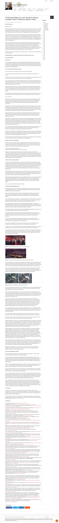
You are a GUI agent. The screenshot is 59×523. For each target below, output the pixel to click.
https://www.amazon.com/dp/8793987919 (18, 398)
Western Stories (30, 10)
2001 (44, 57)
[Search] (52, 17)
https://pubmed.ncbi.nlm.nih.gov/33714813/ (10, 466)
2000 (44, 58)
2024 (44, 32)
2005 (44, 52)
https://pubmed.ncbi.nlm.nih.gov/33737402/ (28, 415)
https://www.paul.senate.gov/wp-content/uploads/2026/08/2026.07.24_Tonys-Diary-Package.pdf (24, 404)
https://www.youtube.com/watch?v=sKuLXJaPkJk (34, 439)
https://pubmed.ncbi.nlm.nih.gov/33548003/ (13, 463)
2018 (44, 39)
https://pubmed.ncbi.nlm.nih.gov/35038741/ (10, 413)
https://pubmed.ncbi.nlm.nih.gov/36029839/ (24, 456)
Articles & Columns (15, 22)
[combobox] (46, 17)
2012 (44, 46)
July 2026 (45, 24)
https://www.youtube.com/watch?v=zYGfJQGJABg (33, 433)
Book (15, 10)
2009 (44, 50)
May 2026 (45, 26)
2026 (44, 22)
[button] (9, 507)
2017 (44, 40)
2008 (44, 51)
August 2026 (45, 23)
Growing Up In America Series (39, 10)
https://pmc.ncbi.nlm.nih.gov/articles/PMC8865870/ (19, 473)
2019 (44, 38)
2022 (44, 34)
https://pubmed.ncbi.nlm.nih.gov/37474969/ (10, 491)
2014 (44, 44)
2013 (44, 45)
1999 (44, 59)
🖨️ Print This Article (19, 22)
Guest (19, 10)
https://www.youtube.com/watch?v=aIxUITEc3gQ (11, 430)
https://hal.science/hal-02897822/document (10, 448)
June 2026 (45, 25)
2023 (44, 33)
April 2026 (45, 27)
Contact (24, 10)
